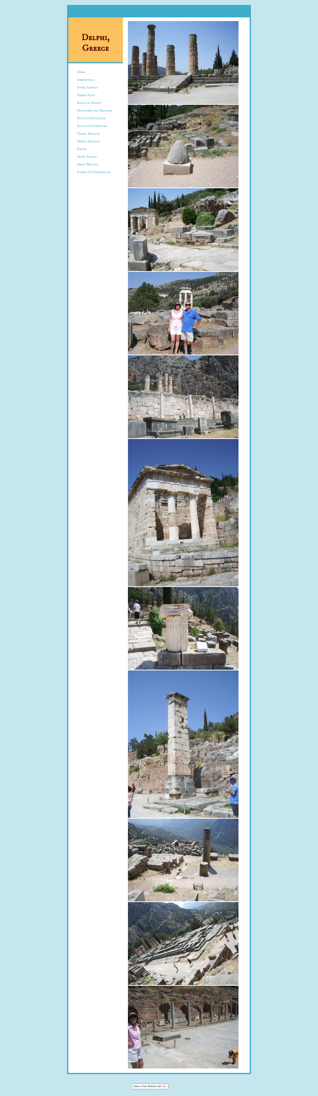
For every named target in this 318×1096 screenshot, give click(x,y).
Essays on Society (89, 103)
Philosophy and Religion (95, 111)
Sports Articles (88, 141)
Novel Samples (87, 87)
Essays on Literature (92, 126)
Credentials (86, 80)
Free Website (149, 1086)
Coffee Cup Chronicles (93, 172)
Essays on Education (91, 118)
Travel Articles (88, 134)
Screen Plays (86, 95)
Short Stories (87, 157)
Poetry (82, 149)
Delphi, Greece (96, 43)
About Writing (87, 164)
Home (81, 72)
